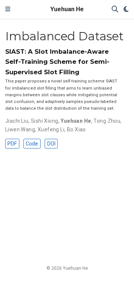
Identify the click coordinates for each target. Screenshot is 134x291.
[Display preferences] (126, 9)
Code (32, 144)
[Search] (115, 9)
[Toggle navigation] (7, 9)
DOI (51, 144)
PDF (12, 144)
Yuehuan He (67, 9)
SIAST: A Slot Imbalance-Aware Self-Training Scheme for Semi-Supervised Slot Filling (57, 62)
